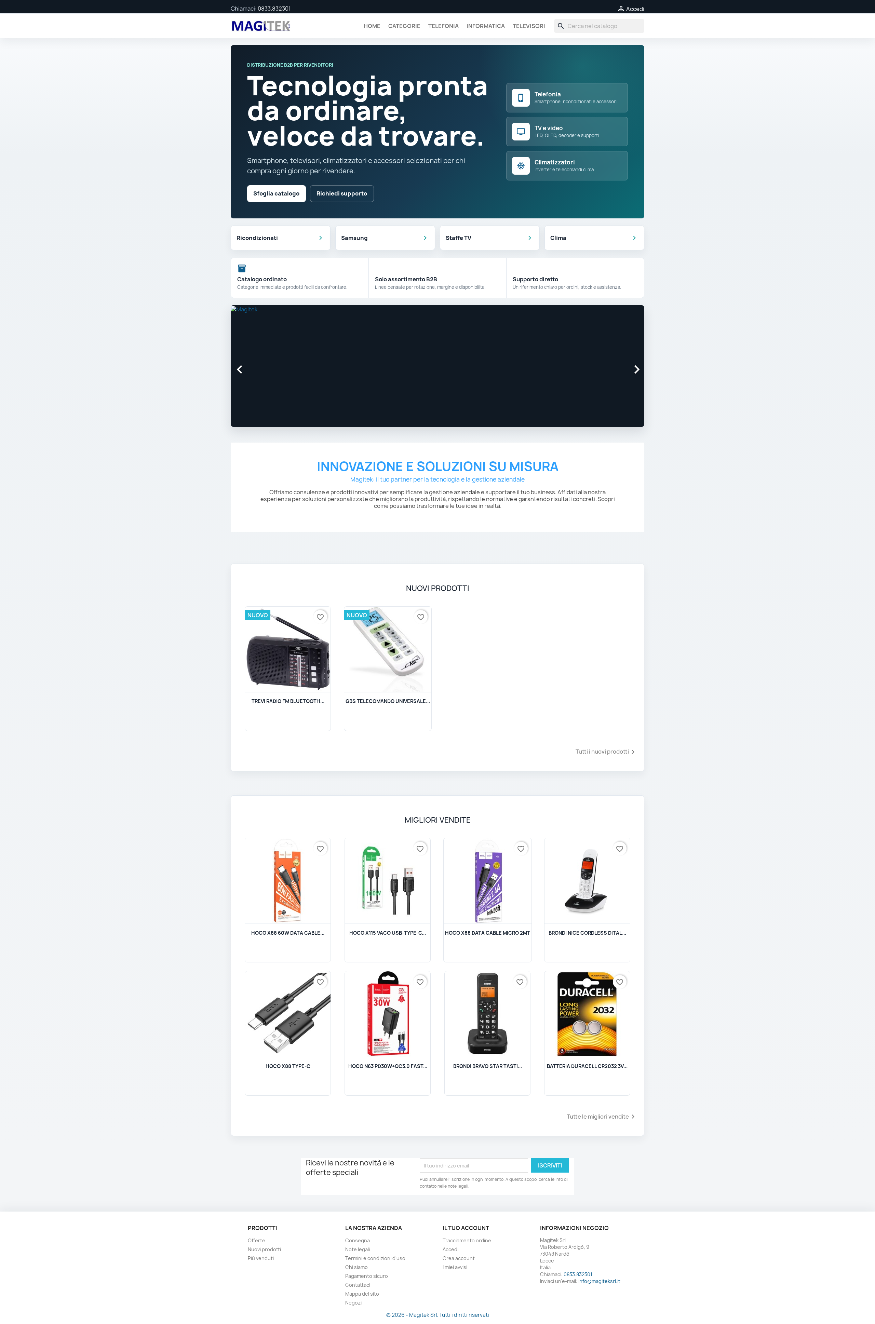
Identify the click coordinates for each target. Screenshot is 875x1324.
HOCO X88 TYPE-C (288, 1066)
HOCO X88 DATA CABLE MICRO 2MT (487, 933)
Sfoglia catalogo (276, 193)
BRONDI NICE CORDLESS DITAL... (587, 933)
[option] (437, 363)
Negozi (353, 1302)
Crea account (459, 1258)
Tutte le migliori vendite (602, 1116)
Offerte (256, 1240)
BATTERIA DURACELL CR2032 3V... (587, 1066)
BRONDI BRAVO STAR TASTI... (487, 1066)
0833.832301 (274, 8)
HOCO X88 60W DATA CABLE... (287, 933)
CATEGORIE (404, 26)
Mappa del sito (362, 1294)
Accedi (450, 1249)
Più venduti (261, 1258)
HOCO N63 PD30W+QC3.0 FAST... (387, 1066)
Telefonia (443, 26)
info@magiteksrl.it (599, 1281)
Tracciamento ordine (467, 1240)
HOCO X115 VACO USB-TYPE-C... (387, 933)
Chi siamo (356, 1267)
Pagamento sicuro (366, 1276)
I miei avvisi (455, 1267)
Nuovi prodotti (264, 1249)
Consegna (357, 1240)
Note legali (357, 1249)
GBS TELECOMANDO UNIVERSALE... (388, 701)
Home (372, 26)
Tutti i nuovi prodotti (606, 752)
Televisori (529, 26)
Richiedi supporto (342, 193)
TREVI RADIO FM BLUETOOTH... (288, 701)
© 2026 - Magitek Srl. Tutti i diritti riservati (437, 1315)
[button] (262, 366)
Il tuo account (466, 1228)
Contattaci (357, 1285)
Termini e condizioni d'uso (375, 1258)
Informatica (486, 26)
